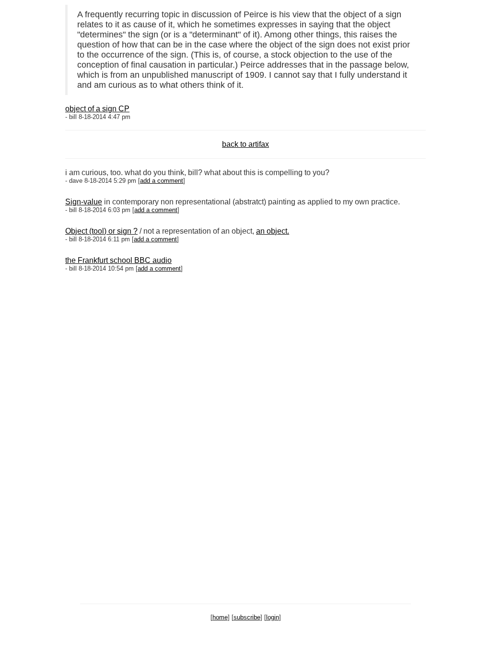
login (272, 617)
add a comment (161, 180)
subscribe (247, 617)
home (220, 617)
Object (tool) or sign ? (101, 231)
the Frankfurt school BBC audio (118, 260)
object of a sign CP (97, 109)
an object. (272, 231)
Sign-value (83, 202)
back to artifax (245, 144)
